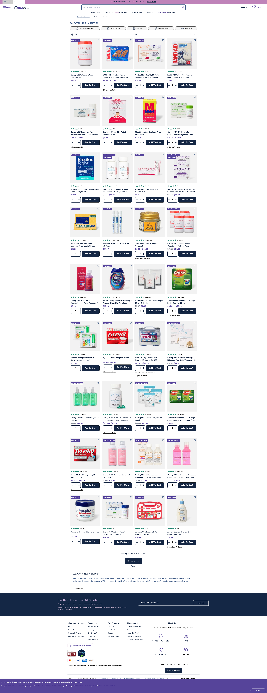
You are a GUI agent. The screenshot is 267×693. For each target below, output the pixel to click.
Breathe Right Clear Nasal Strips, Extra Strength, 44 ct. (85, 190)
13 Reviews (115, 129)
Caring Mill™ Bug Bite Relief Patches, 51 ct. (114, 133)
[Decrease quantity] (72, 85)
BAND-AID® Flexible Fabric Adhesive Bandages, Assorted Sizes (115, 76)
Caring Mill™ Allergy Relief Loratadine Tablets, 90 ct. (114, 533)
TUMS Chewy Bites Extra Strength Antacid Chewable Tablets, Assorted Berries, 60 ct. (117, 302)
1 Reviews (179, 71)
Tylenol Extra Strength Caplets (116, 358)
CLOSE (258, 690)
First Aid (139, 28)
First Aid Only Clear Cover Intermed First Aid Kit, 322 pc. (147, 359)
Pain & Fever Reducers (87, 28)
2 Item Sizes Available (142, 258)
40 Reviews (180, 186)
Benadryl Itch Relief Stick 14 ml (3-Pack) (116, 245)
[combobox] (133, 7)
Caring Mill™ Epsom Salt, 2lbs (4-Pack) (149, 419)
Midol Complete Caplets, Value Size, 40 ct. (148, 133)
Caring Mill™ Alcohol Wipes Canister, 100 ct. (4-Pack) (178, 245)
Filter (76, 34)
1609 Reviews (148, 129)
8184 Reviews (181, 297)
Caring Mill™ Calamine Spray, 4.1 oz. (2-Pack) (116, 476)
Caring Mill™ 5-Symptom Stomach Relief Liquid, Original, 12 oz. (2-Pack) (181, 476)
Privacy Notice (77, 682)
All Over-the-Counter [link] (100, 17)
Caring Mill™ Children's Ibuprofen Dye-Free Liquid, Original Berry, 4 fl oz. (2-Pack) (149, 476)
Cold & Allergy (115, 28)
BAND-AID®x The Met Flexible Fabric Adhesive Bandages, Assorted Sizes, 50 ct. (179, 76)
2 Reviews (83, 297)
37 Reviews (180, 240)
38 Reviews (83, 71)
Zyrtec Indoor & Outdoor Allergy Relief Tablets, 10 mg (181, 302)
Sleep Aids (188, 28)
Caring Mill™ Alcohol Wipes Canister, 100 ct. (82, 76)
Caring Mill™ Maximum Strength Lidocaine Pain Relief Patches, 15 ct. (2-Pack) (181, 359)
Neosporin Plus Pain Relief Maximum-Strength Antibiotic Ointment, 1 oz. (83, 245)
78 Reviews (148, 354)
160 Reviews (83, 129)
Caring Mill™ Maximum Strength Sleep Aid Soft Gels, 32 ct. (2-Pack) (116, 190)
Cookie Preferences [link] (187, 679)
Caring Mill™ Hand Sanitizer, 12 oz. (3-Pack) (85, 419)
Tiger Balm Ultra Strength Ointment (146, 245)
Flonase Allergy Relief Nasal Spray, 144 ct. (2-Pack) (82, 359)
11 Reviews (115, 414)
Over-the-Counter (83, 17)
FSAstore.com (8, 2)
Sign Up (201, 603)
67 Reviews (148, 71)
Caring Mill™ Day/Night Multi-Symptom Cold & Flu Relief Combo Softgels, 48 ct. (147, 76)
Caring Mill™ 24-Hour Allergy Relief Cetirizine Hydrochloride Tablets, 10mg (180, 133)
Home (72, 17)
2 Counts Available (109, 90)
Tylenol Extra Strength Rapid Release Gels (83, 476)
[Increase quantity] (79, 85)
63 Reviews (116, 528)
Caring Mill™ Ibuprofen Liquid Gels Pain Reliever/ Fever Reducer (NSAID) (117, 419)
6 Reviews (180, 471)
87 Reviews (180, 129)
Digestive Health (163, 28)
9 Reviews (147, 471)
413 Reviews (148, 528)
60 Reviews (116, 186)
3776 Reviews (116, 354)
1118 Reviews (83, 471)
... (78, 589)
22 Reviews (148, 297)
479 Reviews (83, 240)
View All (134, 566)
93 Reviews (148, 414)
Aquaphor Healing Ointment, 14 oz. (85, 532)
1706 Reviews (84, 528)
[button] (85, 53)
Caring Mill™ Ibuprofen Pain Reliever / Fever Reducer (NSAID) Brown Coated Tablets (84, 133)
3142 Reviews (180, 528)
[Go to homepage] (21, 7)
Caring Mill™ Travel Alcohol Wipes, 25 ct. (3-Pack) (149, 302)
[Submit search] (183, 7)
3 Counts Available (109, 372)
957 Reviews (148, 240)
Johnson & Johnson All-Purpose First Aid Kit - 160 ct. (148, 533)
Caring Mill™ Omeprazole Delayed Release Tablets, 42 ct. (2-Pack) (181, 190)
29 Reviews (148, 186)
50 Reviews (180, 354)
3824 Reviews (116, 297)
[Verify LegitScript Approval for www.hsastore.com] (82, 653)
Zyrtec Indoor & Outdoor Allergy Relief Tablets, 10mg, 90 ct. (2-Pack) (181, 419)
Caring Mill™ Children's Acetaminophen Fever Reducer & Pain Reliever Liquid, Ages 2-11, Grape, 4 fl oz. (84, 302)
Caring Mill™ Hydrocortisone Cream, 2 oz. (146, 190)
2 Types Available (141, 376)
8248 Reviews (116, 71)
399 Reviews (116, 240)
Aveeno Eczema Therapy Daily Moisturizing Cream (179, 533)
